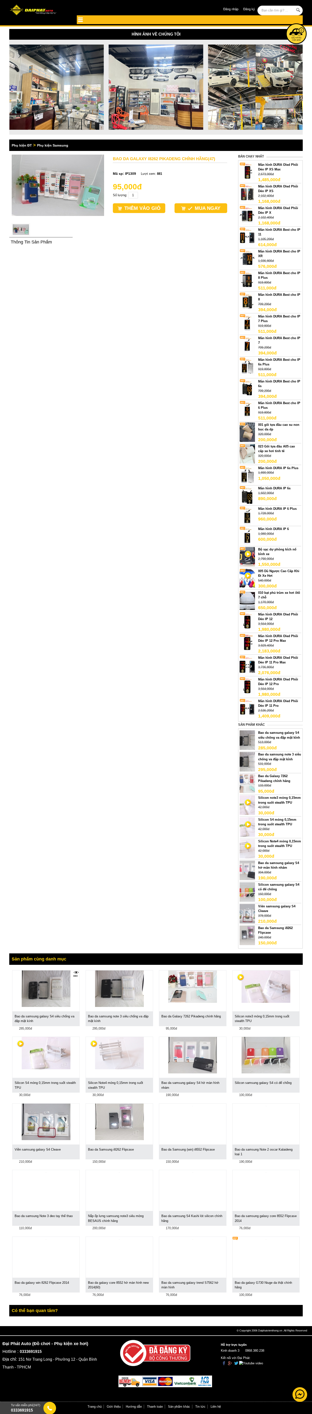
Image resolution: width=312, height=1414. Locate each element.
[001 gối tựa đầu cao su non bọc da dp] (247, 432)
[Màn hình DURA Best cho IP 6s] (247, 388)
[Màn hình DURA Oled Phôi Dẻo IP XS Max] (247, 172)
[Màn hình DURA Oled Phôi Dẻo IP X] (247, 215)
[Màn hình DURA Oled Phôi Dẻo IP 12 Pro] (247, 686)
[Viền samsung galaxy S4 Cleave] (247, 913)
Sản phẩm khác (179, 1406)
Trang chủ (95, 1406)
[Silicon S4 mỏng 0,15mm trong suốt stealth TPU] (46, 1053)
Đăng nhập (230, 9)
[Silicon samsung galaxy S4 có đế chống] (247, 891)
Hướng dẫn (134, 1406)
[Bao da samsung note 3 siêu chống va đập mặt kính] (247, 761)
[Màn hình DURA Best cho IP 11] (247, 237)
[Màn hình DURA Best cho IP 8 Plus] (247, 280)
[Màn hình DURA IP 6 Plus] (247, 516)
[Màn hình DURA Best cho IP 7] (247, 345)
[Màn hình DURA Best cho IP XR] (247, 258)
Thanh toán (155, 1406)
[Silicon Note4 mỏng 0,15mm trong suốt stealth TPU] (119, 1053)
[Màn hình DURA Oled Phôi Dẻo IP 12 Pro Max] (247, 643)
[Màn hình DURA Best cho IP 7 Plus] (247, 323)
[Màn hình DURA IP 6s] (247, 495)
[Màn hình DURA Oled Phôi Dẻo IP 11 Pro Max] (247, 665)
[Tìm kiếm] (298, 10)
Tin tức (200, 1406)
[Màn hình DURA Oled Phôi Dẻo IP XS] (247, 193)
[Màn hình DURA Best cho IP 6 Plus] (247, 410)
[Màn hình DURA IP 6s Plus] (247, 475)
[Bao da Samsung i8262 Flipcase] (247, 935)
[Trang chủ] (38, 10)
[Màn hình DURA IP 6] (247, 536)
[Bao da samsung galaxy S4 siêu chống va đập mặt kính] (247, 740)
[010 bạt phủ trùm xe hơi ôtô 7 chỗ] (247, 600)
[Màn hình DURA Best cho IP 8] (247, 302)
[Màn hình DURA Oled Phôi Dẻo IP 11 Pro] (247, 708)
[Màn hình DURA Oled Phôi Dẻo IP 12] (247, 621)
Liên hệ (216, 1406)
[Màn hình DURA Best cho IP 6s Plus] (247, 367)
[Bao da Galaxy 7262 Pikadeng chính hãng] (247, 783)
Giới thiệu (114, 1406)
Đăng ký (249, 9)
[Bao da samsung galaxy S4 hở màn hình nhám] (247, 870)
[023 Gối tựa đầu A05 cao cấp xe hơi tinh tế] (247, 453)
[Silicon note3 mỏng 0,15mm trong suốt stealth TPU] (266, 986)
